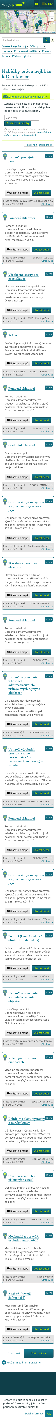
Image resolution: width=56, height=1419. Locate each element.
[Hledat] (46, 40)
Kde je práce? (13, 5)
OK (49, 1414)
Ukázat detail (41, 192)
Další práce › (46, 144)
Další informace (34, 1413)
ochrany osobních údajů (24, 135)
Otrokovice (17, 76)
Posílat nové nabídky (17, 123)
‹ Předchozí (30, 144)
